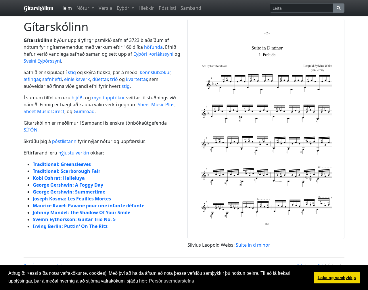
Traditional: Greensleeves (62, 164)
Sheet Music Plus (156, 104)
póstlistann (64, 141)
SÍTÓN (30, 130)
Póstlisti (167, 8)
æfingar (32, 79)
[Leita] (338, 8)
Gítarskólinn (38, 7)
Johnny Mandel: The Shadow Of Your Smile (81, 212)
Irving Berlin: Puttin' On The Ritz (70, 226)
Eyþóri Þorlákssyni (153, 54)
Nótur (83, 8)
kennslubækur (155, 72)
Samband (191, 8)
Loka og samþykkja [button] (337, 277)
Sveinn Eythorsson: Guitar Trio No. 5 (74, 219)
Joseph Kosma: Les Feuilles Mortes (72, 199)
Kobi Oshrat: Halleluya (59, 178)
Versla (105, 8)
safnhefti (52, 79)
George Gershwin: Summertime (69, 192)
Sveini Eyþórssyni (42, 61)
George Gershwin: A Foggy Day (68, 185)
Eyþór (124, 8)
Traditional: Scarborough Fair (66, 171)
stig (72, 72)
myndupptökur (108, 97)
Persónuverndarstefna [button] (171, 281)
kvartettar (136, 79)
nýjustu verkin (73, 153)
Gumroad (84, 111)
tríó (114, 79)
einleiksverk (77, 79)
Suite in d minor (253, 245)
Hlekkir (146, 8)
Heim (66, 8)
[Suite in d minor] (265, 128)
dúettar (100, 79)
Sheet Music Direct (44, 111)
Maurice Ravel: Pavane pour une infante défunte (88, 205)
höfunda (153, 47)
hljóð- (78, 97)
